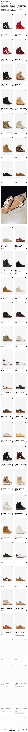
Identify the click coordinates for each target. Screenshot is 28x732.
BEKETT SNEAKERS (6, 108)
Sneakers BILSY (6, 368)
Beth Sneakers (6, 392)
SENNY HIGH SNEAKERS (18, 271)
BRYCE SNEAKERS (20, 561)
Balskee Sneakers (21, 464)
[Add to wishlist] (12, 14)
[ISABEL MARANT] (14, 729)
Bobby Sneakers (20, 321)
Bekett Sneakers (20, 108)
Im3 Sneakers (19, 513)
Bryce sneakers (6, 561)
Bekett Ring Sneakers (5, 34)
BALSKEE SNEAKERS (7, 464)
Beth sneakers (19, 368)
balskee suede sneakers (19, 489)
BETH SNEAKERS (19, 632)
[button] (23, 730)
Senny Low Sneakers (18, 246)
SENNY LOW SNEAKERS (4, 181)
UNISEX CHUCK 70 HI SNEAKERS (21, 709)
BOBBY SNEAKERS (6, 321)
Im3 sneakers (5, 537)
